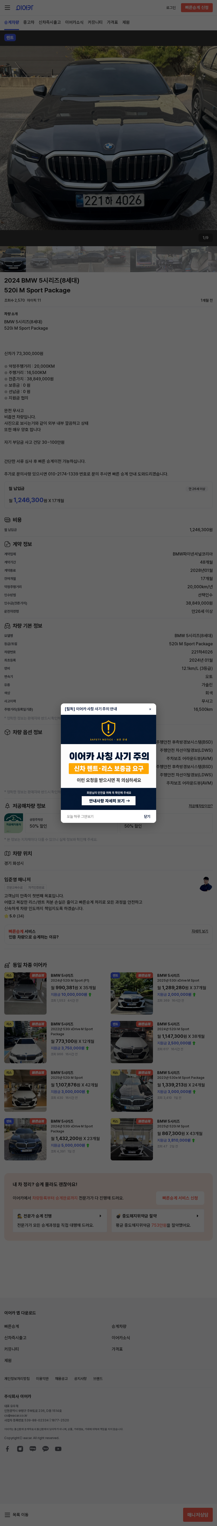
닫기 (147, 816)
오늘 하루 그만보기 (80, 816)
